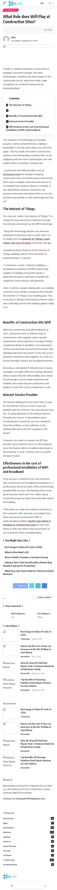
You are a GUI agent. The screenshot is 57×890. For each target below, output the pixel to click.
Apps (28, 823)
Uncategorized (28, 864)
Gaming (28, 837)
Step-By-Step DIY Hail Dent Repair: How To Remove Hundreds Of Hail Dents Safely (37, 666)
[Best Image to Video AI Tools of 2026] (10, 635)
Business (28, 832)
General (28, 841)
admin (13, 37)
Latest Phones (28, 846)
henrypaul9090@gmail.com (30, 798)
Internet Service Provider (21, 121)
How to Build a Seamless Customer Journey (26, 557)
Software (28, 855)
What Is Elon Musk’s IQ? (17, 552)
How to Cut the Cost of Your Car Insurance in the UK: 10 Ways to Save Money (36, 649)
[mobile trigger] (5, 3)
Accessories (28, 818)
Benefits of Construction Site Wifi (25, 116)
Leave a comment (44, 597)
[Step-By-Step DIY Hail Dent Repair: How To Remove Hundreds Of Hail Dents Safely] (10, 667)
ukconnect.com (11, 174)
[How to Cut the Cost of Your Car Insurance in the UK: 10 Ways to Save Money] (10, 650)
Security (28, 851)
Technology (11, 10)
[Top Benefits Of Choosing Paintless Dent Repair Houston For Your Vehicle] (10, 683)
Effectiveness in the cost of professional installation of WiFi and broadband (27, 128)
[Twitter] (41, 615)
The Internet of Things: (20, 105)
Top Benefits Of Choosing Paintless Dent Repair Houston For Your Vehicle (36, 682)
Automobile (25, 656)
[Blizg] (18, 3)
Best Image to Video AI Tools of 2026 (23, 547)
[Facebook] (15, 615)
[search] (37, 3)
